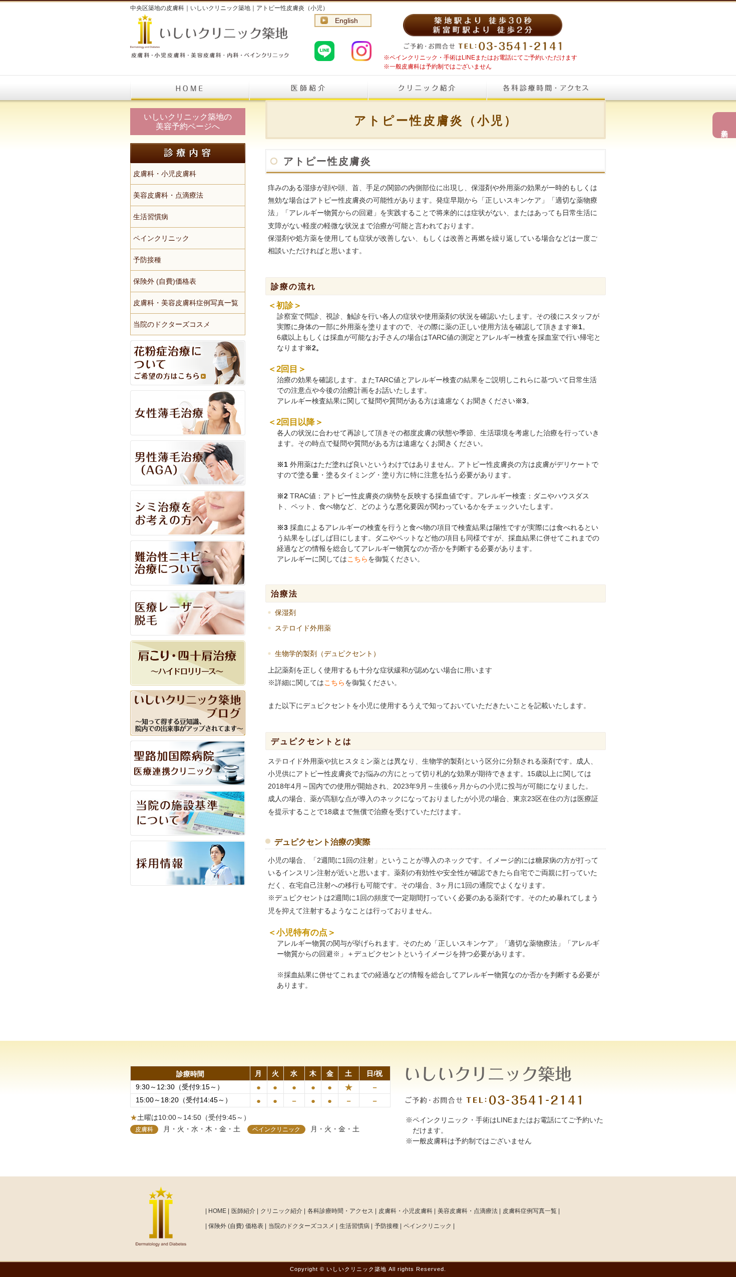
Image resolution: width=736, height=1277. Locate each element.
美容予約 (724, 125)
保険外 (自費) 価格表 (235, 1225)
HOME (189, 87)
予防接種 (147, 260)
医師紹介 (308, 87)
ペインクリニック (161, 238)
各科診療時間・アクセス (545, 87)
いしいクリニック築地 (356, 1269)
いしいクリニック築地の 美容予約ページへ (188, 122)
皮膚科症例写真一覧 (530, 1210)
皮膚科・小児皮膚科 (164, 174)
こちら (357, 559)
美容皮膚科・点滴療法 (168, 195)
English (346, 21)
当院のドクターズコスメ (171, 324)
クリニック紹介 (426, 87)
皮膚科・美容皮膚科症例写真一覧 (185, 303)
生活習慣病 (150, 217)
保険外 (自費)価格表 (164, 281)
